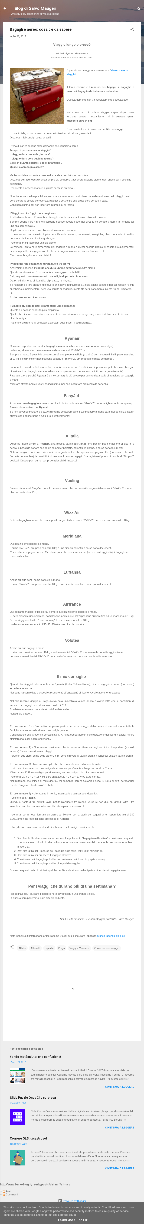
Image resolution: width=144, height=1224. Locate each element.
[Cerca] (139, 9)
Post (8, 1191)
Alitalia (22, 948)
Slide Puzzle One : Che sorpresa (33, 1097)
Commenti (11, 1194)
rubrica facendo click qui (111, 935)
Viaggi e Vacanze (79, 948)
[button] (132, 30)
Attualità (35, 948)
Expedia (49, 948)
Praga (61, 948)
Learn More (66, 1220)
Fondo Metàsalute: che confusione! (35, 1057)
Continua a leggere (119, 1086)
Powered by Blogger (74, 1201)
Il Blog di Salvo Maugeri (33, 8)
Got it (83, 1220)
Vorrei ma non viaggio (106, 948)
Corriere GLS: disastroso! (28, 1138)
